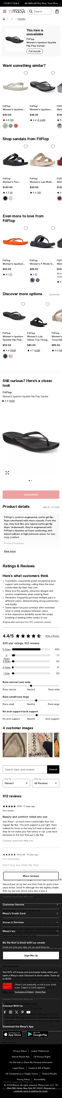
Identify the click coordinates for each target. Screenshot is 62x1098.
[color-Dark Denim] (32, 280)
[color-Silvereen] (60, 126)
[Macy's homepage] (4, 19)
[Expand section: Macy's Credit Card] (31, 913)
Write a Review (52, 636)
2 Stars (7, 667)
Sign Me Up (31, 955)
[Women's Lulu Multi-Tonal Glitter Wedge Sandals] (43, 160)
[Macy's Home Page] (17, 11)
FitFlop (30, 39)
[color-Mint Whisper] (11, 126)
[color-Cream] (5, 126)
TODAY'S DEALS (11, 3)
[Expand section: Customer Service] (31, 904)
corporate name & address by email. (31, 1091)
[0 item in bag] (57, 11)
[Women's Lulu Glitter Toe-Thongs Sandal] (38, 316)
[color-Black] (5, 198)
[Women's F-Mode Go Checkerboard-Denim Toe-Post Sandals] (43, 242)
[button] (11, 18)
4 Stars (7, 655)
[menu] (5, 11)
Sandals (21, 19)
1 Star (6, 673)
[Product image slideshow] (31, 446)
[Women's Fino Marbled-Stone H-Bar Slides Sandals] (15, 160)
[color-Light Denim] (38, 280)
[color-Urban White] (11, 356)
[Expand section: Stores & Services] (31, 922)
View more (10, 551)
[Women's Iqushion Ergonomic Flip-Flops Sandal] (43, 86)
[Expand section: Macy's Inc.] (31, 931)
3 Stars (7, 661)
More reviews (31, 875)
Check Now (40, 992)
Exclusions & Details (24, 992)
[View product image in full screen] (7, 473)
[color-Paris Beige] (11, 198)
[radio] (5, 125)
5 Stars (7, 649)
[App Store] (12, 1034)
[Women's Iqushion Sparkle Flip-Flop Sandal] (15, 242)
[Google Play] (37, 1034)
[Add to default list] (26, 73)
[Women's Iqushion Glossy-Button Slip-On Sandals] (15, 86)
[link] (15, 116)
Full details (35, 51)
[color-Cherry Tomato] (16, 126)
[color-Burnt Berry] (60, 198)
